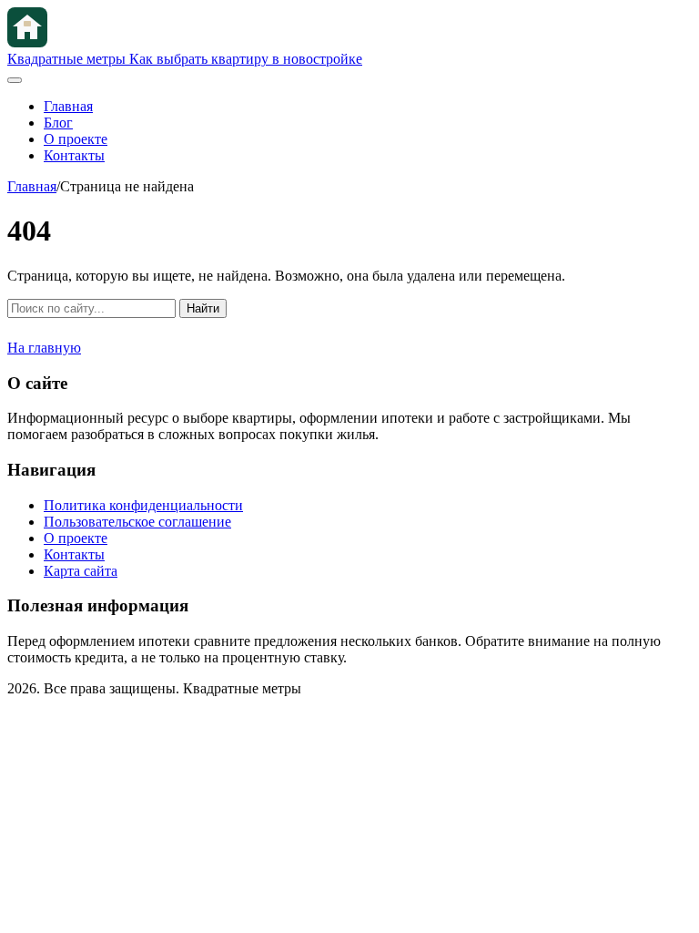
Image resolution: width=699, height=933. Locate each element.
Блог (58, 122)
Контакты (74, 155)
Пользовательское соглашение (137, 521)
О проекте (75, 139)
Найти (203, 308)
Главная (68, 106)
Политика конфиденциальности (143, 505)
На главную (44, 347)
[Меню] (14, 80)
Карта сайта (80, 571)
